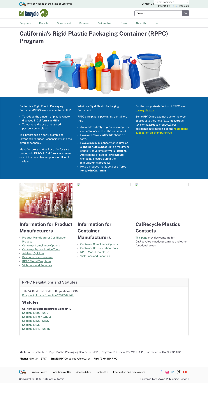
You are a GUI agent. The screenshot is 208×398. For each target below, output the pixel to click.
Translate (184, 6)
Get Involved (105, 23)
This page (141, 237)
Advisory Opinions (33, 253)
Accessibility (83, 372)
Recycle (44, 23)
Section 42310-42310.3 (36, 316)
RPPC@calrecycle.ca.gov (74, 358)
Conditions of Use (61, 372)
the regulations (145, 110)
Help (158, 23)
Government (64, 23)
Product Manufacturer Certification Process (44, 239)
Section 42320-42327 (35, 320)
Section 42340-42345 (36, 328)
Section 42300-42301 (35, 312)
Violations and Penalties (37, 265)
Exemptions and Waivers (37, 257)
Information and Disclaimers (129, 372)
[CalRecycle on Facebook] (161, 372)
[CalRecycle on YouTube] (185, 372)
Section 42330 (31, 324)
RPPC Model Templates (36, 261)
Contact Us (148, 3)
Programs (25, 23)
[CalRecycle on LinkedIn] (173, 372)
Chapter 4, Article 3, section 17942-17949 (48, 295)
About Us (141, 23)
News (124, 23)
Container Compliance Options (41, 245)
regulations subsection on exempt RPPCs (162, 130)
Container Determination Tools (41, 249)
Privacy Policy (39, 372)
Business (84, 23)
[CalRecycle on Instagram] (167, 372)
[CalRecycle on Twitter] (179, 372)
